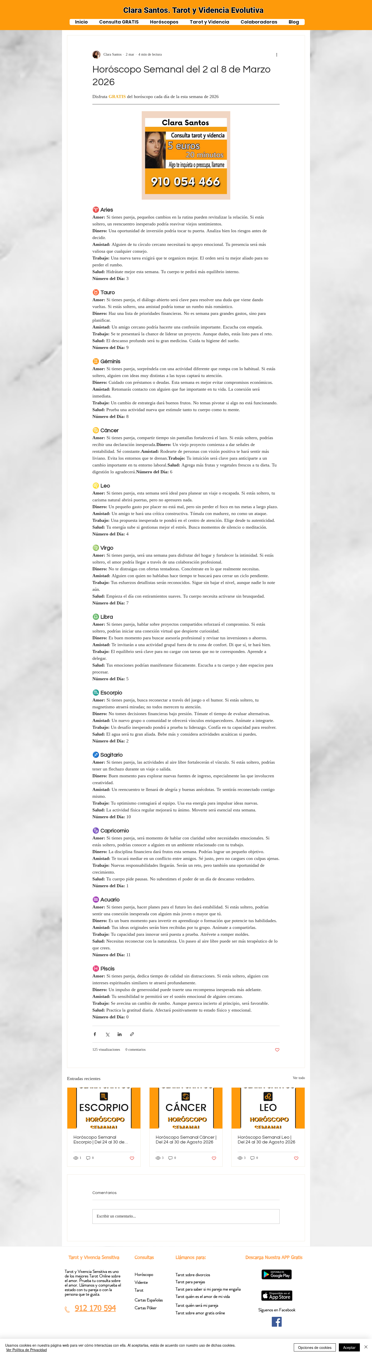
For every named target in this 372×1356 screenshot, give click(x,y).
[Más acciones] (277, 55)
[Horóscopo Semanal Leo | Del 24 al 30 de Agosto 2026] (268, 1108)
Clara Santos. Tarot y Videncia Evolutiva (193, 10)
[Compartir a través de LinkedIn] (119, 1034)
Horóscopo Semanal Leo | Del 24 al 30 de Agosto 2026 (266, 1139)
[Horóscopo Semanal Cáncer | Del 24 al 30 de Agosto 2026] (186, 1108)
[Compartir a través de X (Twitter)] (107, 1034)
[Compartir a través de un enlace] (132, 1034)
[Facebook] (277, 1322)
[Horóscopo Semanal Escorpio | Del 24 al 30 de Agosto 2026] (103, 1108)
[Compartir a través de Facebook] (94, 1034)
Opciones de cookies (315, 1347)
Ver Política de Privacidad (26, 1349)
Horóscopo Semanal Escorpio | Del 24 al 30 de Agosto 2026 (99, 1139)
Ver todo (299, 1079)
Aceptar (349, 1347)
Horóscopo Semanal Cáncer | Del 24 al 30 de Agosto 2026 (186, 1139)
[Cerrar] (366, 1347)
